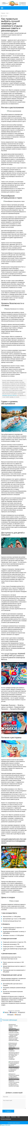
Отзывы (8, 1116)
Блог (19, 1116)
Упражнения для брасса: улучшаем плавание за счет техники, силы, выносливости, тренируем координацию (14, 1056)
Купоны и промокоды (6, 1119)
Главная (3, 1116)
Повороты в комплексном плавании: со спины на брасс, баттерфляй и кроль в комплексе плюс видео (14, 1083)
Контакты (13, 1116)
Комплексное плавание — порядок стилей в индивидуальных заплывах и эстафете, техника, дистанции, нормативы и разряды (14, 1037)
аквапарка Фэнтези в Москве (9, 395)
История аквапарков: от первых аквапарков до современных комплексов (14, 1069)
